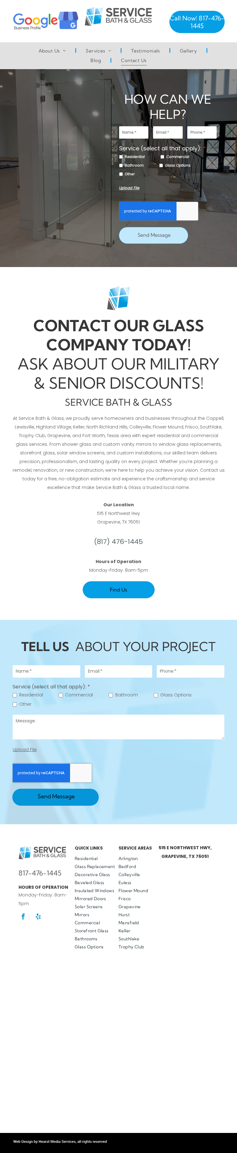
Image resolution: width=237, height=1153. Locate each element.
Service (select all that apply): (160, 148)
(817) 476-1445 (118, 541)
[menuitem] (53, 51)
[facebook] (23, 917)
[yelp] (38, 917)
